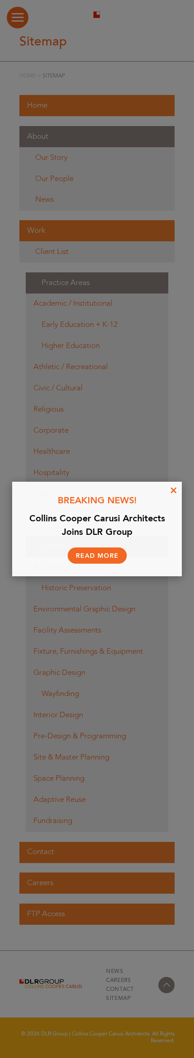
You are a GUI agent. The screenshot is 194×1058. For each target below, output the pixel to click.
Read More (97, 556)
